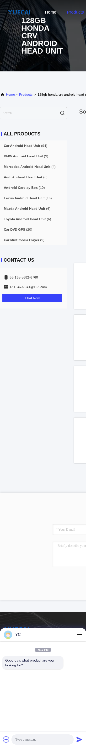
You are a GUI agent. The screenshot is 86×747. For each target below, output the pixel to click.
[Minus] (79, 634)
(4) (30, 167)
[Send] (79, 739)
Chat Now (32, 298)
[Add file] (6, 739)
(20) (18, 229)
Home (50, 12)
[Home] (19, 12)
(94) (25, 146)
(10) (24, 187)
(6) (26, 177)
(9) (26, 156)
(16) (28, 198)
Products (75, 12)
